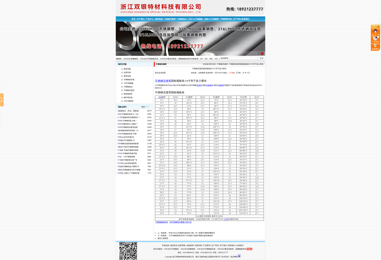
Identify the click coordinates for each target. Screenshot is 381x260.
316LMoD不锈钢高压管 (206, 249)
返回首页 (173, 245)
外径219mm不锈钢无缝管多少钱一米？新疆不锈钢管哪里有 (192, 233)
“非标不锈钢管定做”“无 (128, 160)
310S (226, 219)
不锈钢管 (220, 85)
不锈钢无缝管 (170, 19)
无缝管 (199, 85)
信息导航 (181, 245)
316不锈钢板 (128, 83)
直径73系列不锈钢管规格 (129, 147)
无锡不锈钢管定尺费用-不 (129, 166)
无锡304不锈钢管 (211, 19)
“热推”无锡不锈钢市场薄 (128, 150)
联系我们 (245, 19)
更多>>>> (145, 107)
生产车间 (237, 19)
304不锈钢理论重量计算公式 (180, 222)
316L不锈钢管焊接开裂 (128, 153)
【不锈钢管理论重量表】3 (129, 117)
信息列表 (127, 72)
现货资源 (159, 19)
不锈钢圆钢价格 (161, 222)
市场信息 (165, 245)
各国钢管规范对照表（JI (128, 130)
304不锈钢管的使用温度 (128, 127)
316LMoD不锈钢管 (171, 249)
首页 (133, 19)
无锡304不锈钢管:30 (127, 140)
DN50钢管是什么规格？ (128, 124)
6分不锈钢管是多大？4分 (129, 114)
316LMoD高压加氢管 (225, 249)
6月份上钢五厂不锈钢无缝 (129, 173)
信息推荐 (190, 245)
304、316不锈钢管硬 (127, 157)
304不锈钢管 (128, 101)
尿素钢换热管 (240, 249)
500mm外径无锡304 (126, 137)
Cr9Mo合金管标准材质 (128, 163)
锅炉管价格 (128, 97)
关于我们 (141, 19)
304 (160, 97)
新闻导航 (127, 69)
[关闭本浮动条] (375, 28)
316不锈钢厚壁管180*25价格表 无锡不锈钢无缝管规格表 (191, 236)
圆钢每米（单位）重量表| (129, 111)
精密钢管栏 (128, 94)
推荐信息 (127, 76)
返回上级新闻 (162, 238)
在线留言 (240, 245)
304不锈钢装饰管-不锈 (127, 134)
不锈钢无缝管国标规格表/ (129, 144)
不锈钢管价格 (226, 19)
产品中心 (150, 19)
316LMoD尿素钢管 (188, 249)
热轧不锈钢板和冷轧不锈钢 (129, 170)
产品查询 (206, 245)
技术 (223, 257)
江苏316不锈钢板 (195, 19)
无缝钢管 (209, 85)
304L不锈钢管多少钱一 (128, 121)
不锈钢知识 (182, 19)
